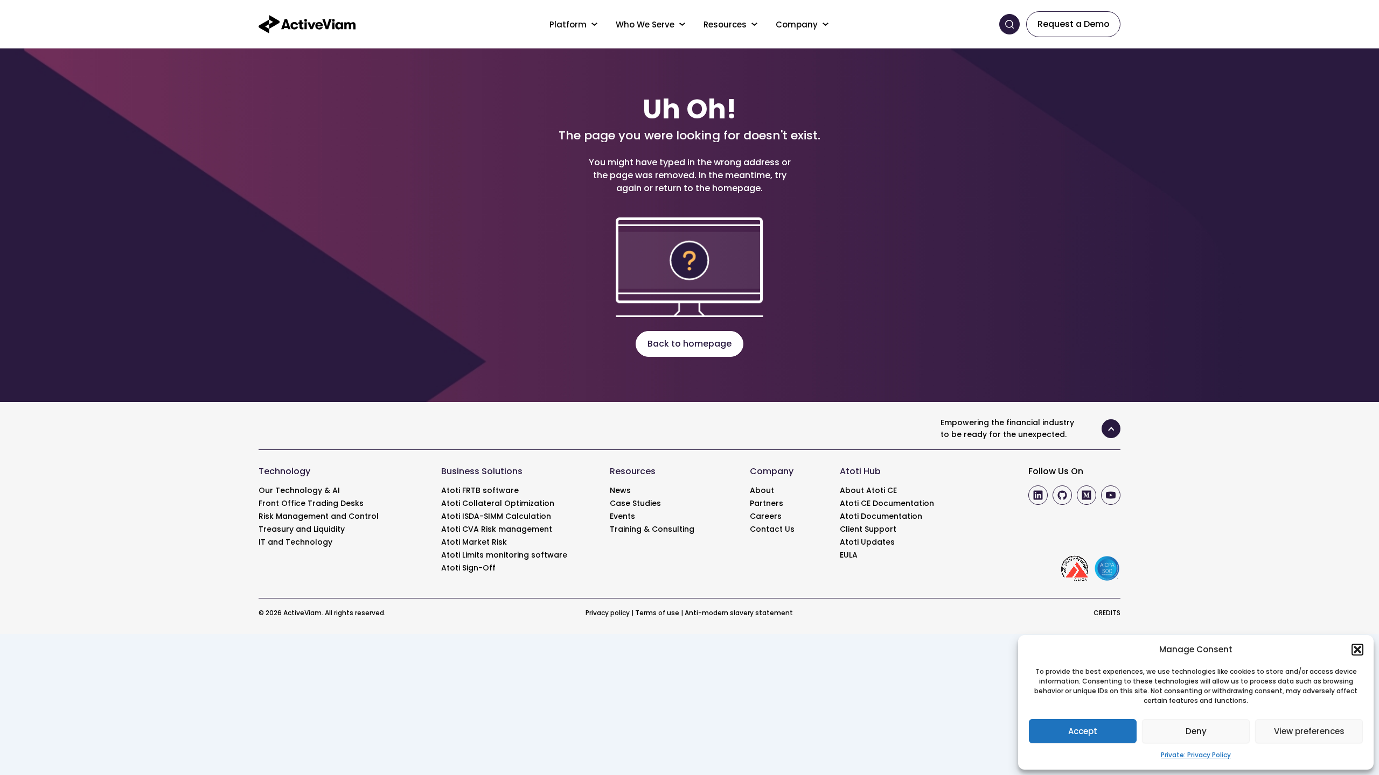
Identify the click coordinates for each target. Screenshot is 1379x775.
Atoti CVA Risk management (496, 529)
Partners (766, 503)
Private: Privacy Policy (1196, 754)
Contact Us (772, 529)
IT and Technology (295, 542)
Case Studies (635, 503)
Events (622, 516)
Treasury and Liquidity (302, 529)
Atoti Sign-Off (468, 567)
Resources (725, 24)
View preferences (1309, 731)
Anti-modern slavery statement (739, 612)
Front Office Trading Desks (311, 503)
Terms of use (657, 612)
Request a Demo (1073, 24)
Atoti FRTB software (480, 490)
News (620, 490)
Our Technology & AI (299, 490)
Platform (568, 24)
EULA (849, 554)
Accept (1082, 731)
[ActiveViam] (307, 23)
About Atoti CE (868, 490)
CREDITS (1107, 612)
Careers (766, 516)
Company (797, 24)
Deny (1196, 731)
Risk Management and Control (319, 516)
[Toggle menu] (594, 24)
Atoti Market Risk (474, 542)
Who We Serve (645, 24)
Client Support (868, 529)
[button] (1357, 649)
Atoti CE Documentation (887, 503)
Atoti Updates (867, 542)
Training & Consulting (652, 529)
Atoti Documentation (881, 516)
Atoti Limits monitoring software (504, 554)
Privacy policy (608, 612)
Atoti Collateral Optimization (497, 503)
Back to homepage (689, 343)
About (762, 490)
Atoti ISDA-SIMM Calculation (496, 516)
